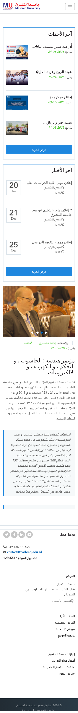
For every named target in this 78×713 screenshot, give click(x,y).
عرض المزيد (39, 150)
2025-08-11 (56, 127)
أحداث (27, 343)
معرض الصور (67, 673)
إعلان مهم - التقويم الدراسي (52, 242)
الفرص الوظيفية (65, 622)
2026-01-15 (56, 77)
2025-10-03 (56, 102)
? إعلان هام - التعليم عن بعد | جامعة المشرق (51, 212)
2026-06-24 (56, 51)
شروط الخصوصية (44, 710)
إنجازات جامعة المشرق (62, 654)
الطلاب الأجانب (66, 616)
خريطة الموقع (66, 635)
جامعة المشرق (47, 343)
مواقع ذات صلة (65, 629)
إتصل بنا (26, 710)
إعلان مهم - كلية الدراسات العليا (49, 182)
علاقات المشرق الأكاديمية (59, 667)
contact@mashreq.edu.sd (24, 552)
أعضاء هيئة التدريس (63, 660)
